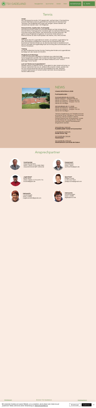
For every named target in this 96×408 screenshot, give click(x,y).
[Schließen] (94, 404)
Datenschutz (82, 400)
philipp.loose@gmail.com (73, 181)
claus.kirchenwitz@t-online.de (34, 167)
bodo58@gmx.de (29, 181)
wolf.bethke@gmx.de (72, 167)
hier (61, 56)
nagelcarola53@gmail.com (32, 198)
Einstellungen (75, 405)
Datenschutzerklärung (41, 406)
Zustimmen (86, 405)
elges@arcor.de (70, 197)
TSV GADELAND (16, 3)
